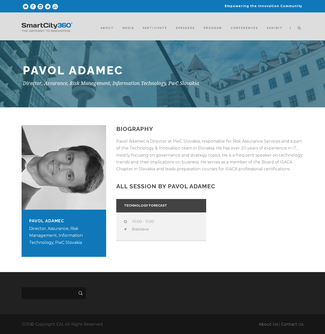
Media (128, 28)
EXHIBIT (275, 28)
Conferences (244, 28)
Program (213, 28)
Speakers (185, 28)
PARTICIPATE (155, 28)
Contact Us (292, 324)
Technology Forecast (145, 205)
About (107, 28)
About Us (268, 324)
